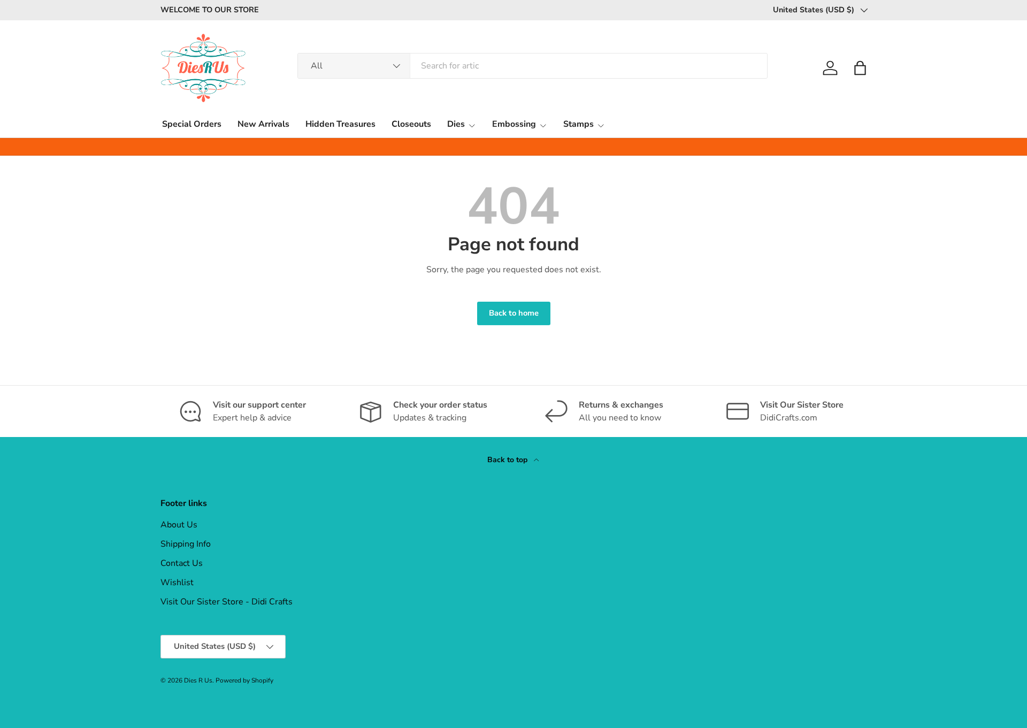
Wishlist (177, 582)
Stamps (578, 124)
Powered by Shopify (244, 680)
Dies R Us (198, 680)
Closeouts (411, 124)
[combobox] (532, 65)
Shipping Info (185, 544)
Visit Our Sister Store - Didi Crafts (226, 602)
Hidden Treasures (340, 124)
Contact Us (181, 563)
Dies (456, 124)
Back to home (514, 313)
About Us (178, 525)
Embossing (514, 124)
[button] (860, 68)
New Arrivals (263, 124)
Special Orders (191, 124)
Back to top (508, 460)
